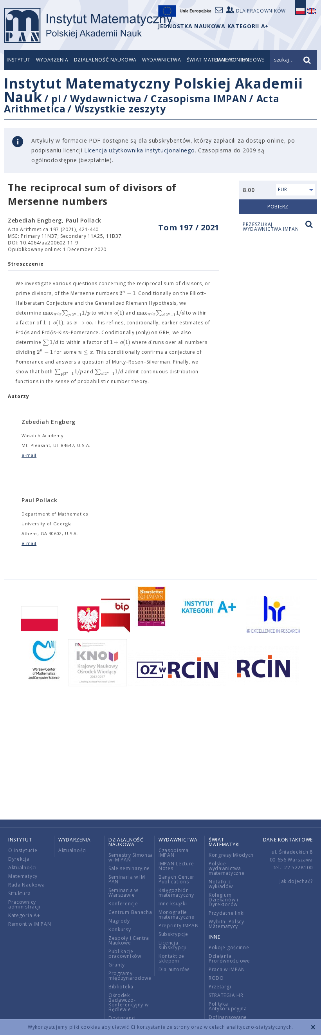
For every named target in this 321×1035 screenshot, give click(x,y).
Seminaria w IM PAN (126, 879)
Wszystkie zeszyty (120, 108)
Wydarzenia (52, 59)
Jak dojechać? (296, 881)
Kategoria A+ (24, 915)
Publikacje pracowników (124, 953)
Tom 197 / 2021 (188, 227)
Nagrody (119, 920)
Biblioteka (120, 986)
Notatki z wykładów (221, 884)
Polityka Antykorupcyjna (228, 1006)
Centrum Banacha (130, 912)
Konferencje (123, 903)
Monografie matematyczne (176, 914)
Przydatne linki (227, 913)
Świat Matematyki (224, 842)
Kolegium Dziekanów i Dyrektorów (223, 900)
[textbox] (127, 293)
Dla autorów (174, 969)
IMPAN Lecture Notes (176, 866)
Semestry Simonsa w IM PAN (130, 857)
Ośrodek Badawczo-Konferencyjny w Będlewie (128, 1002)
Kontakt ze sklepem (171, 958)
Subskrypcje (173, 934)
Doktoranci (122, 1018)
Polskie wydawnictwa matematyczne (226, 868)
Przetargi (220, 986)
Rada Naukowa (26, 884)
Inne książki (173, 903)
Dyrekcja (19, 859)
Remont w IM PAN (29, 924)
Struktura (19, 893)
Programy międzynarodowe (129, 975)
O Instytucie (22, 850)
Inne (214, 937)
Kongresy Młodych (231, 855)
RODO (216, 978)
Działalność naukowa (105, 59)
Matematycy (23, 876)
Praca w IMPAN (227, 969)
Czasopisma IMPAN (199, 98)
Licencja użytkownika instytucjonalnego (139, 150)
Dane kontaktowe (288, 839)
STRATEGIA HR (226, 995)
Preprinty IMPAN (179, 925)
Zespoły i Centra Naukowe (128, 940)
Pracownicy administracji (24, 904)
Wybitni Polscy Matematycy (226, 924)
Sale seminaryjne (129, 868)
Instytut (19, 59)
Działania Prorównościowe (229, 958)
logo (88, 25)
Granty (116, 964)
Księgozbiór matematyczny (176, 892)
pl (56, 98)
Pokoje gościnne (229, 947)
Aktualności (22, 867)
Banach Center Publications (177, 879)
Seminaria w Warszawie (123, 892)
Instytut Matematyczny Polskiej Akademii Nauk (153, 90)
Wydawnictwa (161, 59)
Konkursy (119, 929)
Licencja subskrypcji (173, 945)
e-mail (29, 455)
